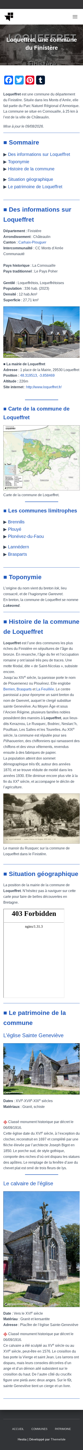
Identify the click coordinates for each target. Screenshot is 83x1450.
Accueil (18, 1429)
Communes (39, 1429)
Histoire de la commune (31, 168)
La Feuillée (45, 689)
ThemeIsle (58, 1439)
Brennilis (16, 521)
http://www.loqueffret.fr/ (44, 387)
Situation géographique (30, 179)
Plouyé (14, 529)
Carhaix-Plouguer (32, 242)
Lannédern (18, 546)
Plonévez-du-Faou (26, 536)
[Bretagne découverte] (10, 16)
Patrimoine (63, 1429)
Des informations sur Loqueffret (39, 154)
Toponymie (18, 161)
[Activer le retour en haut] (74, 1441)
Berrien (9, 689)
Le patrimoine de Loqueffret (35, 186)
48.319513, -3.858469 (37, 375)
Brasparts (17, 554)
